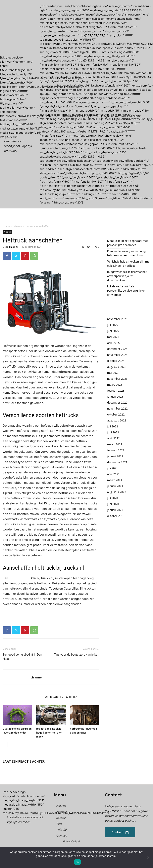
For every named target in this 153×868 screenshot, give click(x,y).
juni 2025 (113, 331)
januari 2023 (115, 396)
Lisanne (14, 246)
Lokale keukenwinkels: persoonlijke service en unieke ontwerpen (126, 290)
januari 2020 (115, 510)
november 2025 (117, 319)
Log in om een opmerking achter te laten (29, 768)
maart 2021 (114, 480)
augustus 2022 (116, 420)
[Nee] (148, 857)
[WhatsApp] (34, 256)
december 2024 (117, 349)
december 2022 (117, 402)
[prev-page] (5, 744)
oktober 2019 (116, 516)
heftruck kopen (19, 578)
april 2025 (113, 343)
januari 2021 (115, 486)
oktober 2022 (116, 414)
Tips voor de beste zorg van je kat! (76, 654)
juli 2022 (112, 426)
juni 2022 (113, 432)
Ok (77, 862)
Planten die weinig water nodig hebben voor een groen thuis (126, 253)
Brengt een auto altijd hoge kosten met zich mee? (49, 732)
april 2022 (113, 438)
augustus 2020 (116, 492)
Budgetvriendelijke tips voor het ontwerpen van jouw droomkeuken (127, 276)
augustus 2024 (116, 367)
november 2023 (117, 378)
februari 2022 (115, 450)
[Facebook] (7, 256)
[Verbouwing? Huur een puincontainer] (84, 715)
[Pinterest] (25, 256)
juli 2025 (112, 325)
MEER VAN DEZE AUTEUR (61, 697)
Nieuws (18, 226)
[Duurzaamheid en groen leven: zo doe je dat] (17, 715)
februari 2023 (115, 390)
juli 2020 (112, 498)
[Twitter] (16, 256)
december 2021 (117, 462)
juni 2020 (113, 504)
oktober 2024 (116, 361)
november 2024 (117, 355)
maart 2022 (114, 444)
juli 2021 (112, 468)
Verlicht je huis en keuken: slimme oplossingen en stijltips (128, 263)
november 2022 (117, 408)
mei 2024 (113, 373)
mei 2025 (113, 337)
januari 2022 (115, 456)
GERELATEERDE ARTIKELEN (22, 697)
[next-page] (11, 744)
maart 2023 (114, 384)
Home (6, 226)
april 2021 (113, 474)
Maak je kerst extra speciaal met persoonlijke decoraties (127, 243)
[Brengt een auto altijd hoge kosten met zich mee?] (51, 715)
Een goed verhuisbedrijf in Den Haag (22, 657)
